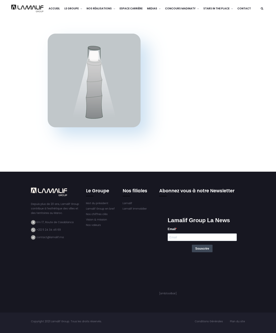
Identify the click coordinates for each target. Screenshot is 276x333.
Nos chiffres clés (97, 214)
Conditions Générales (209, 321)
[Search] (262, 8)
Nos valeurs (94, 225)
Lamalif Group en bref (100, 209)
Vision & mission (97, 219)
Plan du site (237, 321)
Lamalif (127, 203)
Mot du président (97, 203)
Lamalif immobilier (135, 209)
